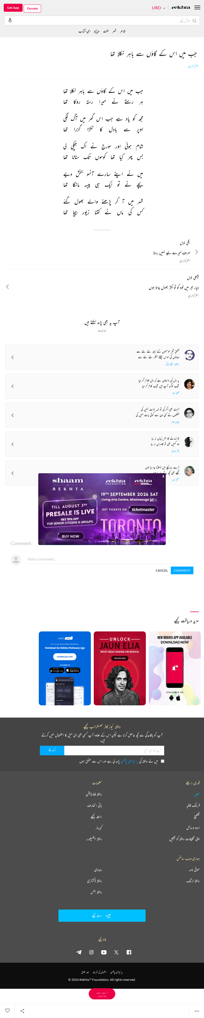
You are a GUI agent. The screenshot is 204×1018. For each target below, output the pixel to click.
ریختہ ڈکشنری (94, 881)
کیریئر (99, 828)
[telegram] (79, 952)
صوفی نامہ (194, 870)
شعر (114, 30)
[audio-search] (10, 20)
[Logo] (181, 8)
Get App (13, 8)
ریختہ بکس (96, 892)
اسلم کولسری (193, 66)
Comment (182, 570)
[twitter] (116, 952)
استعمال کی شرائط (100, 972)
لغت (106, 30)
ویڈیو (96, 30)
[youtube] (104, 952)
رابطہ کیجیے (96, 816)
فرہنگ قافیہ (193, 805)
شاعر (123, 30)
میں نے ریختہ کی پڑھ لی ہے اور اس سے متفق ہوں (118, 761)
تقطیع (197, 816)
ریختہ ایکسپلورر (94, 839)
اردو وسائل (193, 828)
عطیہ (197, 794)
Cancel (162, 570)
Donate (32, 8)
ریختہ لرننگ (193, 881)
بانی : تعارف (94, 805)
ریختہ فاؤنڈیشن (94, 794)
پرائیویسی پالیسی (129, 761)
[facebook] (129, 952)
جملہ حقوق (85, 972)
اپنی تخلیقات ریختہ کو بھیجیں (184, 839)
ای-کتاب (84, 30)
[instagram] (91, 952)
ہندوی (98, 870)
